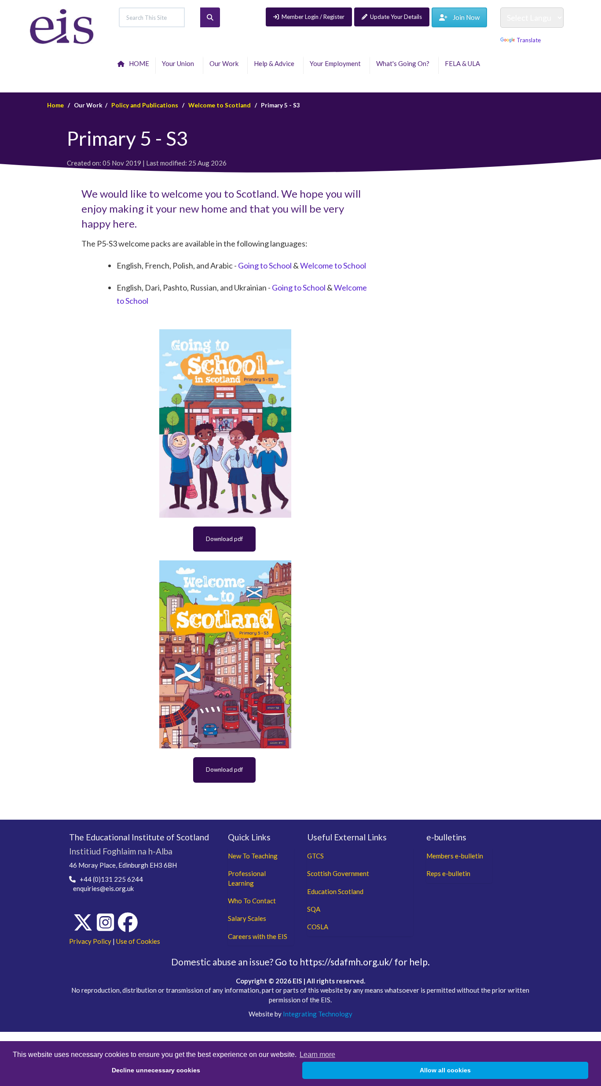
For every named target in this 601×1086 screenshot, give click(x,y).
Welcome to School (333, 265)
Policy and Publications (144, 105)
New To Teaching (253, 856)
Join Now (463, 17)
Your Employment (336, 63)
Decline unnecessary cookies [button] (156, 1070)
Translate (529, 40)
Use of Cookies (138, 941)
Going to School (265, 265)
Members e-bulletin (454, 856)
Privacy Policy (90, 941)
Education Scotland (335, 891)
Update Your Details (396, 16)
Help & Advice (275, 63)
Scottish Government (338, 873)
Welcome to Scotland (219, 105)
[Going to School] (225, 423)
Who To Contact (252, 901)
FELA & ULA (464, 63)
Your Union (179, 63)
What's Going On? (404, 63)
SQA (313, 909)
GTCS (315, 856)
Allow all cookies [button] (445, 1070)
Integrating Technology (317, 1014)
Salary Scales (247, 918)
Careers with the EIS (257, 936)
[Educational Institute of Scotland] (62, 25)
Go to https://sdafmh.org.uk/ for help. (352, 961)
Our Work (225, 63)
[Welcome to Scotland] (225, 654)
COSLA (317, 927)
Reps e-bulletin (448, 873)
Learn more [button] (317, 1054)
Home (55, 105)
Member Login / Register (313, 16)
